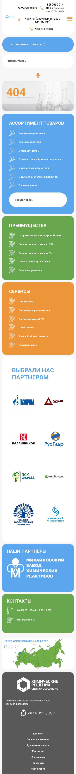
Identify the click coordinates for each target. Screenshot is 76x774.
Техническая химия (30, 142)
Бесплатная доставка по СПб (36, 244)
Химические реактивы (32, 133)
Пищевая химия (28, 185)
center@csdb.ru (25, 619)
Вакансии (38, 763)
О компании (38, 757)
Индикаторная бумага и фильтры (38, 176)
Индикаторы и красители (34, 168)
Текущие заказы (28, 345)
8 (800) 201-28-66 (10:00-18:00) (33, 610)
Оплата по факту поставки (34, 261)
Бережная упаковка (30, 270)
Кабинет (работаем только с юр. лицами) (42, 20)
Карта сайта (38, 768)
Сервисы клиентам (38, 739)
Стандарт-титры (29, 150)
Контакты (38, 751)
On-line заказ (26, 301)
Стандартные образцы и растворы (40, 159)
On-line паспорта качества (34, 310)
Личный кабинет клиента (33, 336)
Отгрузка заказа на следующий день (40, 235)
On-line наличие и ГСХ (31, 319)
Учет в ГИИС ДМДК (41, 713)
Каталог (38, 733)
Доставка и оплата (38, 745)
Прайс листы (26, 327)
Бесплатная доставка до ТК (35, 253)
